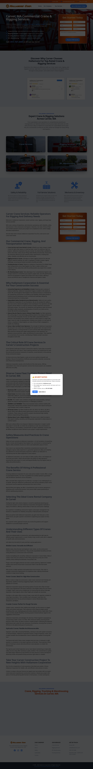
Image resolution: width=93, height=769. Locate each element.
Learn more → (42, 391)
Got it (35, 391)
